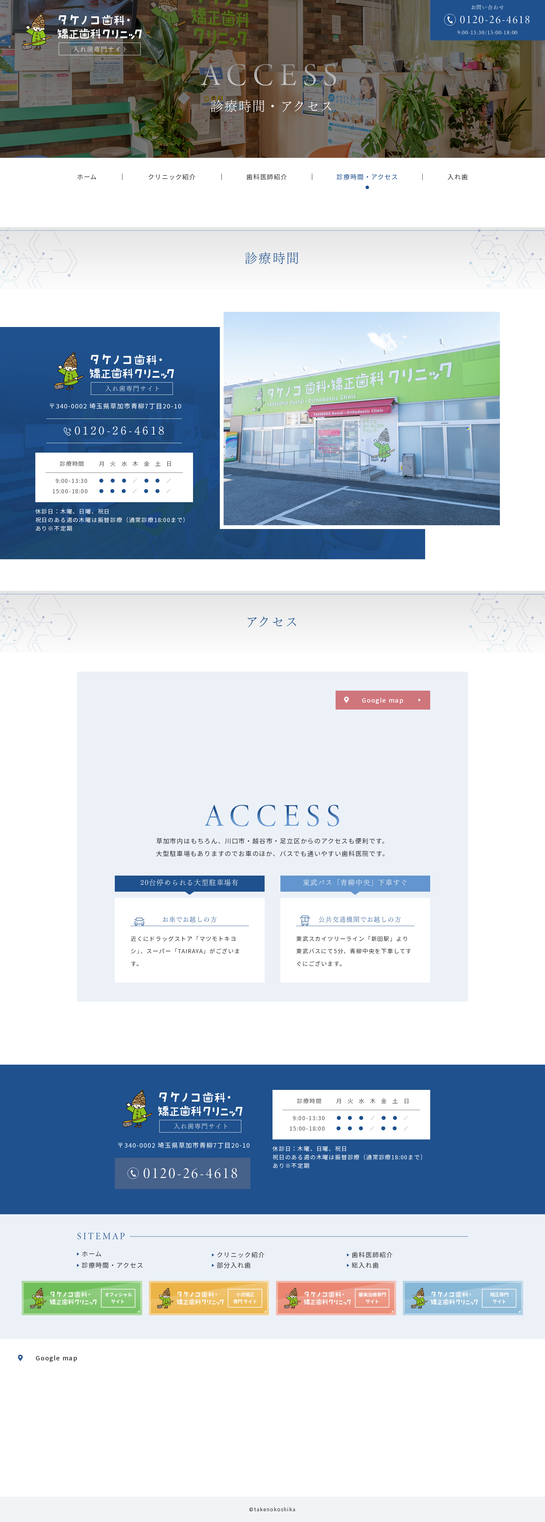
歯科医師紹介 (372, 1254)
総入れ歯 (365, 1264)
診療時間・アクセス (113, 1264)
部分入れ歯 (234, 1264)
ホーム (92, 1253)
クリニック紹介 (241, 1254)
